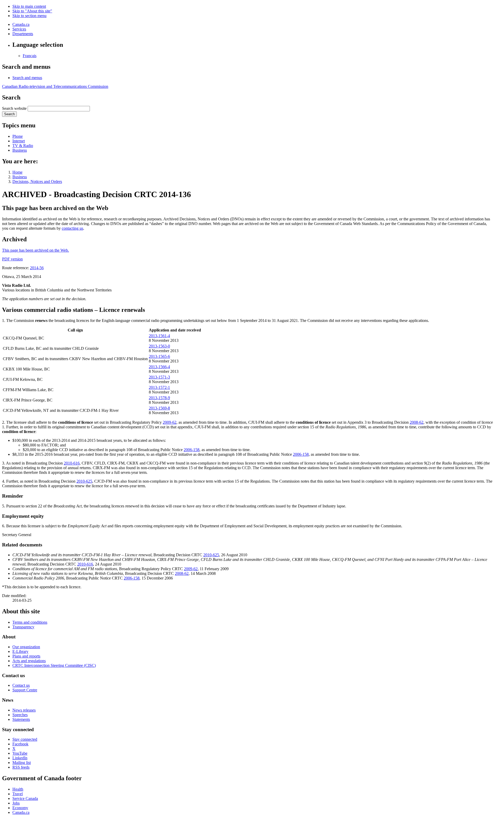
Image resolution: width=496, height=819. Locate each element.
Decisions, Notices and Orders (37, 181)
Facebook (20, 744)
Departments (22, 34)
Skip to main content (29, 6)
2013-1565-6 (159, 356)
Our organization (26, 647)
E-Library (20, 651)
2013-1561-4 (159, 336)
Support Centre (24, 690)
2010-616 (72, 463)
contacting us (72, 228)
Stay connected (24, 739)
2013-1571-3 (159, 377)
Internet (18, 141)
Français (29, 55)
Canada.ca (20, 24)
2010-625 (84, 481)
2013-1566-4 (159, 367)
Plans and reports (26, 656)
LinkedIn (19, 758)
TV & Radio (22, 145)
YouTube (19, 753)
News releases (24, 710)
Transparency (23, 627)
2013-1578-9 (159, 398)
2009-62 (169, 422)
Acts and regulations (29, 661)
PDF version (12, 259)
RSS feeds (20, 767)
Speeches (20, 715)
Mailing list (21, 762)
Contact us (21, 685)
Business (19, 150)
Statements (21, 719)
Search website (14, 108)
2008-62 (416, 422)
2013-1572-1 (159, 387)
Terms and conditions (29, 622)
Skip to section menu (29, 15)
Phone (17, 136)
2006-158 (191, 449)
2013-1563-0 (159, 346)
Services (19, 29)
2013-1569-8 (159, 408)
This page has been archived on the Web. (35, 250)
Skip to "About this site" (32, 11)
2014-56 (37, 268)
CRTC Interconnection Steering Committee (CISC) (54, 665)
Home (17, 172)
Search (9, 114)
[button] (27, 77)
